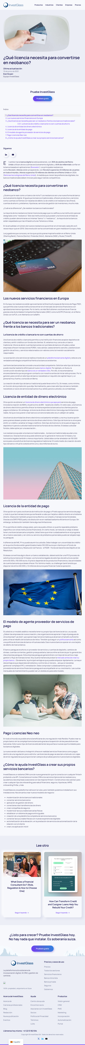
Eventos (6, 1020)
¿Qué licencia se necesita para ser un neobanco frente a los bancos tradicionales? (41, 121)
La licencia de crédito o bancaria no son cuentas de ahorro (46, 124)
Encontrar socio (37, 1005)
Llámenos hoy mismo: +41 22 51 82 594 (20, 1031)
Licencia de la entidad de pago (20, 129)
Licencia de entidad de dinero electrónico (24, 126)
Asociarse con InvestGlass (41, 1009)
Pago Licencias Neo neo (17, 135)
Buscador (35, 167)
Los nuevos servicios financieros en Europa (25, 118)
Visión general (64, 1001)
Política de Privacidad (39, 1016)
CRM (60, 1005)
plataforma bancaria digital (58, 358)
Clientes (59, 5)
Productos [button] (39, 5)
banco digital (45, 368)
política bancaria (66, 639)
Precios (78, 5)
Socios (33, 1012)
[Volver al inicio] (13, 5)
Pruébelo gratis (43, 98)
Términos (34, 1020)
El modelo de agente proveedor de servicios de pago (28, 132)
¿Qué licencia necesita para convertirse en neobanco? (30, 115)
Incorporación (64, 1016)
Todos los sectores (52, 970)
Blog (5, 1009)
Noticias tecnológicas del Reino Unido (19, 175)
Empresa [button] (68, 5)
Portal (60, 1024)
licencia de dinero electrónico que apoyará (43, 402)
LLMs (33, 1024)
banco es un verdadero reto (39, 370)
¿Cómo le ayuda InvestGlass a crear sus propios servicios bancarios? (35, 138)
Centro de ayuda (37, 1001)
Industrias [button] (49, 5)
